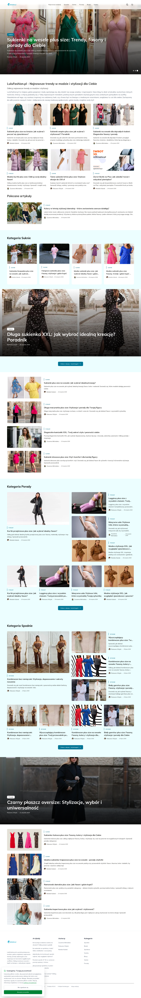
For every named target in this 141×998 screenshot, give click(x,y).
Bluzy (85, 956)
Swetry (96, 4)
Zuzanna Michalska (64, 942)
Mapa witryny (75, 986)
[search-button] (127, 5)
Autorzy (61, 938)
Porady (81, 4)
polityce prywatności (30, 983)
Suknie (74, 4)
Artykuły (36, 938)
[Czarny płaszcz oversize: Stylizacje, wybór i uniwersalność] (70, 790)
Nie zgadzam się (23, 987)
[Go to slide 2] (135, 70)
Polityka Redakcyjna (63, 986)
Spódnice (87, 949)
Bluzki (89, 4)
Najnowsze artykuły (54, 4)
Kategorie (88, 938)
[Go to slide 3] (137, 70)
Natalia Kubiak (63, 949)
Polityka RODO (51, 986)
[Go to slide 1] (133, 70)
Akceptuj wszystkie (23, 992)
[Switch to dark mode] (132, 4)
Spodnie (66, 4)
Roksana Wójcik (12, 57)
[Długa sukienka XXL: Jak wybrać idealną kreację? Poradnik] (70, 322)
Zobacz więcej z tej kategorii (69, 364)
